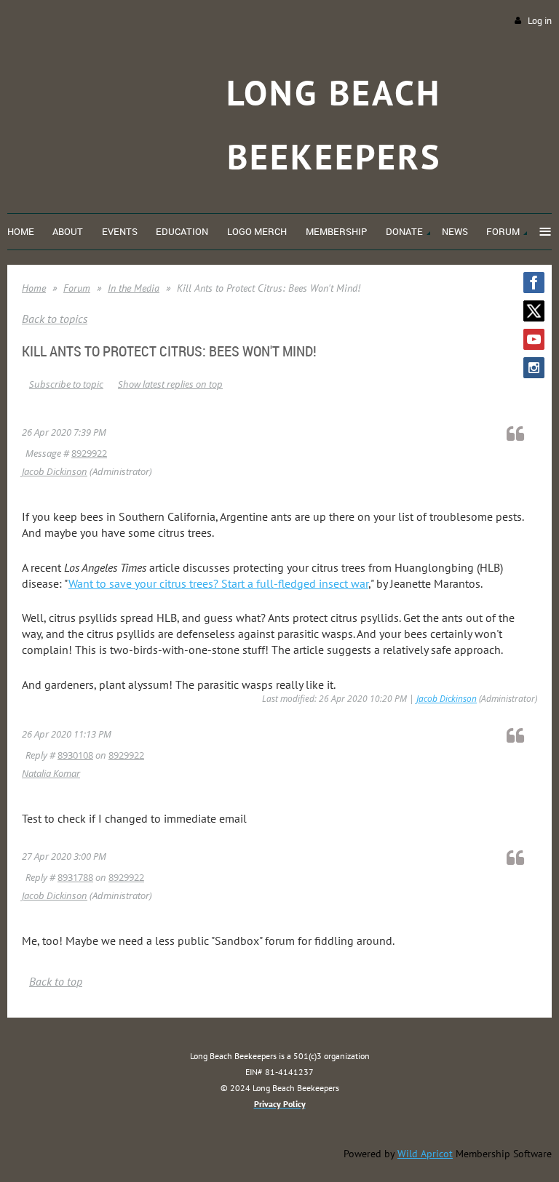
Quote (522, 433)
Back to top (55, 981)
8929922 (89, 453)
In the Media (133, 288)
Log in (540, 21)
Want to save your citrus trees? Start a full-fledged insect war (218, 583)
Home (34, 288)
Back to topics (54, 318)
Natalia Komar (51, 773)
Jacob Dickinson (54, 471)
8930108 (75, 755)
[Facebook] (533, 282)
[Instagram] (533, 367)
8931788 (75, 877)
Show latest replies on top (170, 384)
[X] (533, 311)
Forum (76, 288)
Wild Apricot (425, 1153)
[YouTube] (533, 339)
